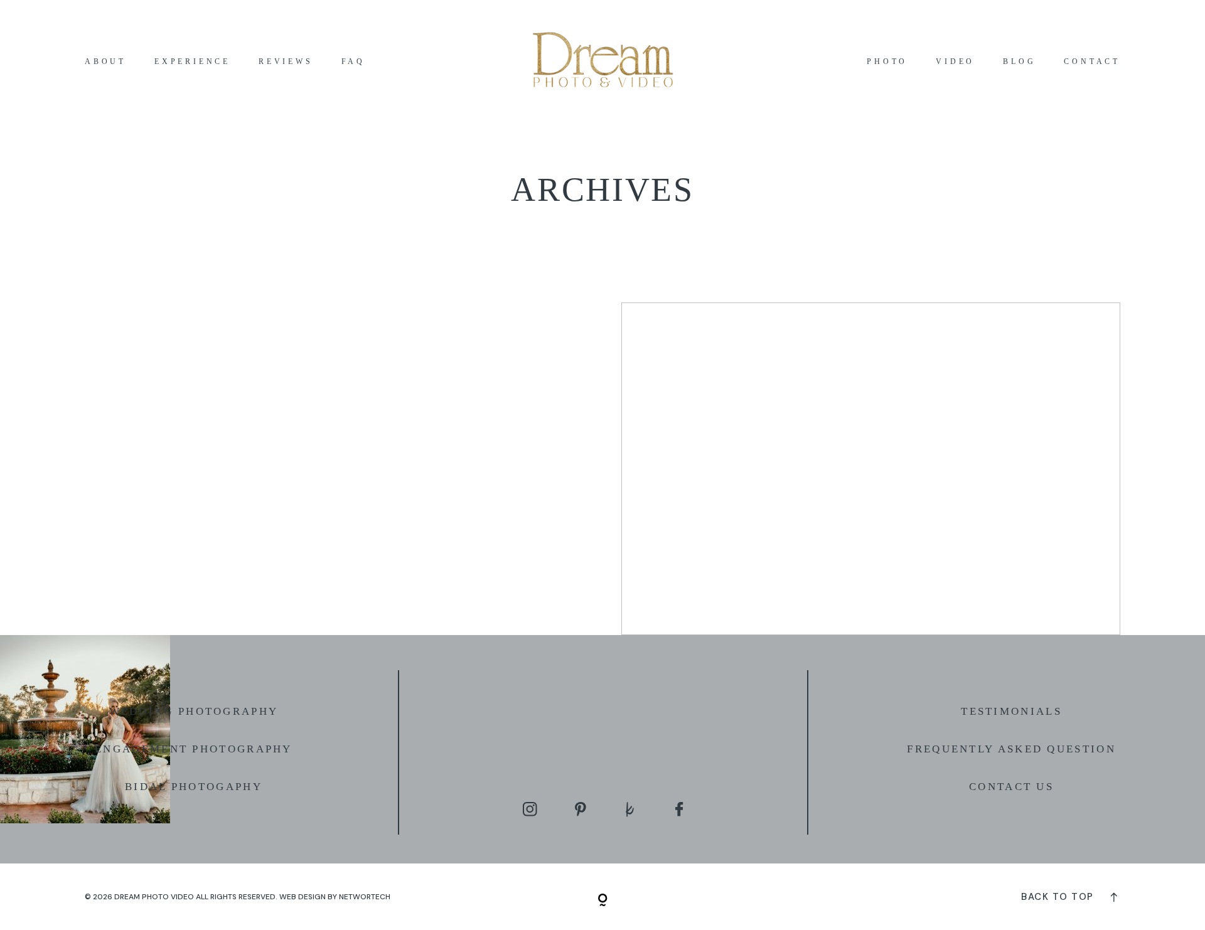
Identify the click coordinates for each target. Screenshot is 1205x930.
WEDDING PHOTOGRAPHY (194, 711)
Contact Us (1011, 787)
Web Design (302, 897)
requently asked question (1015, 749)
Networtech (364, 897)
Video (955, 62)
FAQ (353, 62)
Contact (1092, 62)
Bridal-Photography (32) (870, 469)
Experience (192, 62)
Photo (887, 62)
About (105, 62)
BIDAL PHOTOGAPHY (193, 787)
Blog (1019, 62)
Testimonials (1011, 711)
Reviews (286, 62)
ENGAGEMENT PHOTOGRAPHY (193, 749)
